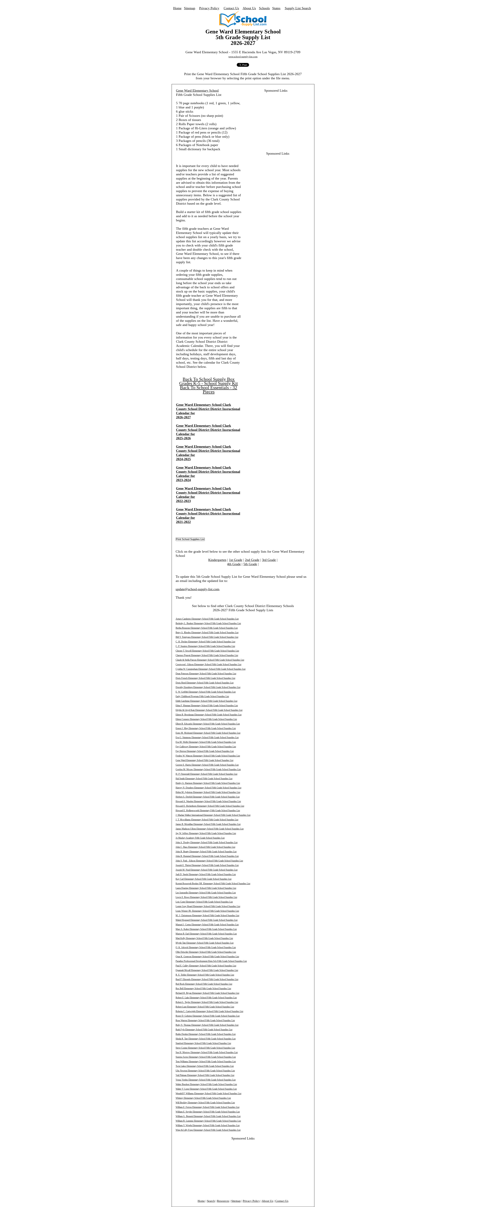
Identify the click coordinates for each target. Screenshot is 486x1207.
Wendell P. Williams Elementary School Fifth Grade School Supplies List (208, 1093)
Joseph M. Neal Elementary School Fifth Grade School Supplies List (206, 869)
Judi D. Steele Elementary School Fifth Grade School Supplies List (206, 874)
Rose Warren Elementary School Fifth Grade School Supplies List (205, 1020)
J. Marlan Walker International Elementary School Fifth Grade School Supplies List (213, 815)
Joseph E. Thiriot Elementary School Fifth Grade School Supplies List (207, 865)
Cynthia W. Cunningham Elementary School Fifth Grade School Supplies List (210, 669)
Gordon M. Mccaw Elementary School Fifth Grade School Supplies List (208, 769)
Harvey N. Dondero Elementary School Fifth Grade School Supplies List (208, 787)
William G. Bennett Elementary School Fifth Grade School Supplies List (208, 1116)
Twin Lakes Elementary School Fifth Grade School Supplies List (205, 1066)
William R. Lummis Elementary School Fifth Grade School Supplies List (208, 1121)
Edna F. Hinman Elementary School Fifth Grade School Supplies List (207, 705)
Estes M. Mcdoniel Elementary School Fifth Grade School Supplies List (208, 733)
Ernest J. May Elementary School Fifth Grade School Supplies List (206, 728)
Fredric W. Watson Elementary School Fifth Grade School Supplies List (208, 755)
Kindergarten (217, 560)
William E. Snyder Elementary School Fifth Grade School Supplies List (208, 1111)
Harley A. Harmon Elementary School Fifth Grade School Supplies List (208, 783)
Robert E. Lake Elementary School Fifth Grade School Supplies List (206, 997)
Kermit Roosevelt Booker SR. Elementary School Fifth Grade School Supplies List (213, 883)
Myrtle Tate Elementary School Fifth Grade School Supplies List (205, 943)
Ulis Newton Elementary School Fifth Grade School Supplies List (205, 1070)
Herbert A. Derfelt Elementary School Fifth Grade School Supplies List (208, 796)
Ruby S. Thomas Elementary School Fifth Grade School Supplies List (207, 1025)
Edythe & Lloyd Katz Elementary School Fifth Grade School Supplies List (209, 710)
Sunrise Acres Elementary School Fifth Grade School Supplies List (206, 1057)
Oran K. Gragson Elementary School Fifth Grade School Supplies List (207, 956)
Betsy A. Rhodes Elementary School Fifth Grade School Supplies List (207, 632)
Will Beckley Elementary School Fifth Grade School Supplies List (205, 1102)
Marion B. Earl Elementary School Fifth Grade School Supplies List (206, 933)
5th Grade (250, 564)
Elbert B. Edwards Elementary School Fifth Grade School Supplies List (208, 723)
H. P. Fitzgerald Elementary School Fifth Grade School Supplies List (206, 774)
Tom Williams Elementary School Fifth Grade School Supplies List (206, 1061)
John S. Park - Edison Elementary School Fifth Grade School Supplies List (209, 860)
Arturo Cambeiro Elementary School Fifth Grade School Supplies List (207, 618)
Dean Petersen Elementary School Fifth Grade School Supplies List (206, 673)
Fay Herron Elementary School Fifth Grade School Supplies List (205, 751)
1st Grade (235, 560)
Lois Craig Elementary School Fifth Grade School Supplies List (204, 901)
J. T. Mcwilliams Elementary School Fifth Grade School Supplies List (207, 819)
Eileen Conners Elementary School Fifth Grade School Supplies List (206, 719)
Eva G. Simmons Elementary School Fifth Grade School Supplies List (207, 737)
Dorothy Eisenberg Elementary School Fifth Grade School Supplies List (208, 687)
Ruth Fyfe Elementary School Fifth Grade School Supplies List (204, 1029)
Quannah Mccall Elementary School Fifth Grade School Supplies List (207, 970)
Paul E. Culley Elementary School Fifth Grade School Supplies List (206, 965)
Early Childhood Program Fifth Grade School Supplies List (202, 696)
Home (177, 8)
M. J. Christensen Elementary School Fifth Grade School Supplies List (207, 915)
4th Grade (234, 564)
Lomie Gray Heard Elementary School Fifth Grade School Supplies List (208, 906)
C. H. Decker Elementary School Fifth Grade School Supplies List (205, 641)
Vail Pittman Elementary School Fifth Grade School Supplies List (205, 1075)
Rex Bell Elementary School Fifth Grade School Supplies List (203, 988)
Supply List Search (298, 8)
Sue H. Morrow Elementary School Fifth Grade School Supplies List (207, 1052)
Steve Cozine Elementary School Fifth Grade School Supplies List (205, 1047)
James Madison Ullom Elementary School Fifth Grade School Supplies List (210, 828)
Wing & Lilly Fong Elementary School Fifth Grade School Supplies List (208, 1130)
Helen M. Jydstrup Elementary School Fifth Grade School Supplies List (208, 792)
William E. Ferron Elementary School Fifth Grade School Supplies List (207, 1107)
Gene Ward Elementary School (197, 90)
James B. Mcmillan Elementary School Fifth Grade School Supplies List (208, 824)
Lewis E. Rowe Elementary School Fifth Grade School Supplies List (206, 897)
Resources (223, 1200)
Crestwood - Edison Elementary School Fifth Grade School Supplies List (208, 664)
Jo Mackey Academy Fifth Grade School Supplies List (200, 838)
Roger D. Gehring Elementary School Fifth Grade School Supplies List (208, 1016)
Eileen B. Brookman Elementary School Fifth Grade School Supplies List (208, 714)
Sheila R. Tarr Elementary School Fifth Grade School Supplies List (206, 1038)
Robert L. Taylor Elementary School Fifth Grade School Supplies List (207, 1002)
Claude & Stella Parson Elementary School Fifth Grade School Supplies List (210, 660)
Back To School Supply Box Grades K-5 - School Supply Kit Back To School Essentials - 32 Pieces (208, 385)
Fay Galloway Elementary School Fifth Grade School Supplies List (206, 746)
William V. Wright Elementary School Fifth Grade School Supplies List (208, 1125)
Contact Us (231, 8)
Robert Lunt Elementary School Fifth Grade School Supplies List (205, 1006)
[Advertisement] (273, 119)
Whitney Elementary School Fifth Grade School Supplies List (203, 1098)
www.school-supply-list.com (242, 56)
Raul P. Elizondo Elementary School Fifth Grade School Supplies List (207, 979)
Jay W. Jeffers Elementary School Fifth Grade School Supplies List (206, 833)
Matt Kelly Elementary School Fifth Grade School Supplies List (204, 938)
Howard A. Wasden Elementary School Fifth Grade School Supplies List (208, 801)
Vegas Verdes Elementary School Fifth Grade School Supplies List (206, 1079)
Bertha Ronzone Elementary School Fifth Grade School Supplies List (207, 628)
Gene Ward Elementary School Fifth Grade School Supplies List (204, 760)
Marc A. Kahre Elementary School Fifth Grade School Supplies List (206, 929)
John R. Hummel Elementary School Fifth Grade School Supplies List (207, 856)
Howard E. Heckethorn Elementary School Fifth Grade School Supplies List (210, 806)
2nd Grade (252, 560)
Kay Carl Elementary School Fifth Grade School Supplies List (203, 879)
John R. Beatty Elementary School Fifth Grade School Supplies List (206, 851)
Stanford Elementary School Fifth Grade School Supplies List (203, 1043)
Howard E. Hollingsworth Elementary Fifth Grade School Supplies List (208, 810)
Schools (264, 8)
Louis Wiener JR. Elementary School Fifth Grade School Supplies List (207, 911)
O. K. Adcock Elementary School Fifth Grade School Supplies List (206, 947)
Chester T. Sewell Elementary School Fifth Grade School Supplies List (207, 650)
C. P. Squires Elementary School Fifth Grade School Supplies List (205, 646)
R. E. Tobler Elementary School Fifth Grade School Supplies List (205, 974)
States (276, 8)
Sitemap (189, 8)
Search (211, 1200)
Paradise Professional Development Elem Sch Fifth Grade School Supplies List (211, 961)
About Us (249, 8)
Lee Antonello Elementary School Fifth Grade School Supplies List (206, 892)
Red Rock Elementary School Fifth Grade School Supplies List (204, 984)
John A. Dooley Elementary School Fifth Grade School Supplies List (206, 842)
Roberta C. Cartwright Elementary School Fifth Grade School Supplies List (209, 1011)
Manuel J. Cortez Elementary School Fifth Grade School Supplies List (207, 924)
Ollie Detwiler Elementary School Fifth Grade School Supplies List (206, 952)
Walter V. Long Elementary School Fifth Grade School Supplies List (206, 1089)
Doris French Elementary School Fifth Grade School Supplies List (205, 678)
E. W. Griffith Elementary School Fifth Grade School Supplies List (206, 692)
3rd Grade (269, 560)
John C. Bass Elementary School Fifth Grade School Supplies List (205, 847)
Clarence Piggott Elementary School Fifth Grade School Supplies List (207, 655)
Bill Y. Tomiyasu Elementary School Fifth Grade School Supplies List (207, 637)
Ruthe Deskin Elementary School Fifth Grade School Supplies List (206, 1034)
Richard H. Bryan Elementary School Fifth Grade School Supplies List (207, 993)
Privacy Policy (209, 8)
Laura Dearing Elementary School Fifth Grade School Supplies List (206, 888)
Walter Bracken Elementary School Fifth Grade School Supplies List (206, 1084)
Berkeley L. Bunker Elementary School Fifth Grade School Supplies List (208, 623)
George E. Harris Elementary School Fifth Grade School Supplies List (207, 765)
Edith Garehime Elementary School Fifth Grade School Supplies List (206, 701)
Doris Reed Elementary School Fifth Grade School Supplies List (205, 682)
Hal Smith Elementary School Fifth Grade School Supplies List (204, 778)
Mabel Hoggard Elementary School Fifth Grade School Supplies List (206, 920)
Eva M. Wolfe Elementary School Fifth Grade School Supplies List (206, 742)
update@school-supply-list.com (197, 589)
